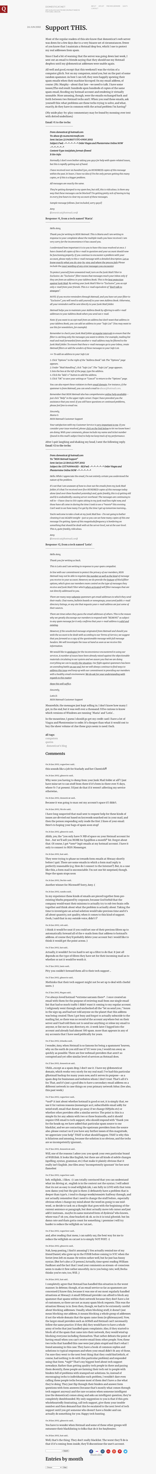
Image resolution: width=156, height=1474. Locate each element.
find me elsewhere (113, 6)
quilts (125, 6)
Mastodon (96, 1454)
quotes (49, 742)
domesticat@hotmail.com (64, 212)
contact (94, 8)
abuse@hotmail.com (110, 388)
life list (101, 6)
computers (51, 738)
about (93, 6)
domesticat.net (55, 6)
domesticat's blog (57, 745)
